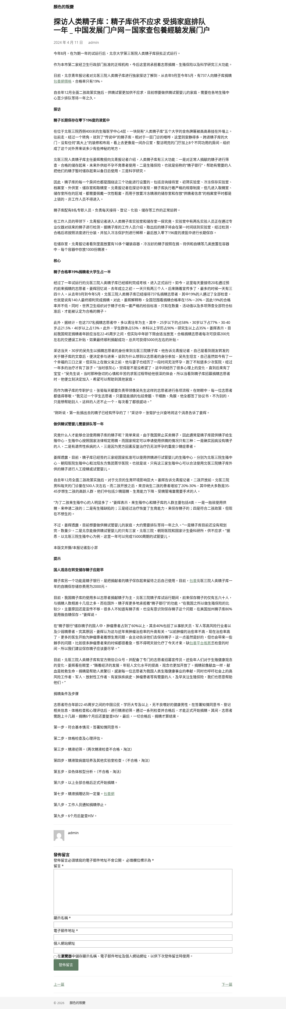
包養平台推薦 (200, 643)
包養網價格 (63, 81)
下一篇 (227, 984)
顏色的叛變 (64, 6)
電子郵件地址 (66, 930)
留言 (59, 865)
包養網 (109, 793)
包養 (193, 580)
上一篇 (59, 984)
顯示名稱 (62, 917)
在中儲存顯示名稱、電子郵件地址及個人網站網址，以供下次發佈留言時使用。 (125, 956)
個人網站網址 (64, 943)
